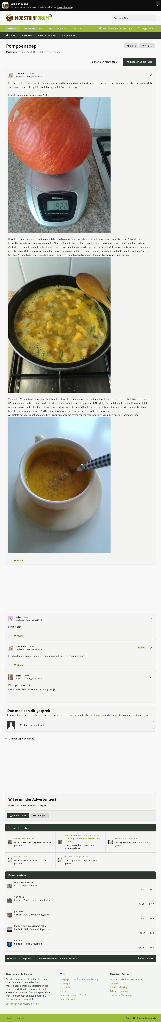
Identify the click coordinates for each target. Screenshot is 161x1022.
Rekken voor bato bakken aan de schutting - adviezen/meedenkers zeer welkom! (82, 838)
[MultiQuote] (9, 560)
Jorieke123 (19, 900)
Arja (16, 885)
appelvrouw (125, 842)
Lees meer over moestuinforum (22, 1003)
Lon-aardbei (25, 842)
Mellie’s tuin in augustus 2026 (30, 925)
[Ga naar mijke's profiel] (10, 618)
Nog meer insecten (24, 882)
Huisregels (66, 983)
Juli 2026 (18, 911)
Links (63, 991)
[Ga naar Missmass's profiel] (10, 75)
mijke (18, 617)
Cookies (20, 1018)
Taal (9, 1018)
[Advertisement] (80, 588)
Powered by (140, 1018)
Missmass (11, 51)
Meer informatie (8, 5)
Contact (114, 983)
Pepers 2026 (20, 856)
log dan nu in (97, 715)
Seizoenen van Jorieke (39, 900)
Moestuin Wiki (67, 998)
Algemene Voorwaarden (122, 995)
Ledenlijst (65, 987)
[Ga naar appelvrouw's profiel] (110, 842)
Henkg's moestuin (33, 943)
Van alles (19, 896)
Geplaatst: (80, 847)
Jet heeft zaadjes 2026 (76, 856)
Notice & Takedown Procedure (126, 979)
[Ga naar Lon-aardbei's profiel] (10, 842)
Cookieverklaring (119, 987)
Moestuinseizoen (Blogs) (73, 995)
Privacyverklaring (119, 991)
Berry (18, 675)
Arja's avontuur (30, 885)
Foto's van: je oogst (24, 838)
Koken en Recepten (50, 51)
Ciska (17, 914)
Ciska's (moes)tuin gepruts (37, 914)
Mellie (17, 929)
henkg (17, 943)
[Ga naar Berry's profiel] (10, 677)
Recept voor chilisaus (126, 838)
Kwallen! (18, 940)
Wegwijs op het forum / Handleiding (79, 979)
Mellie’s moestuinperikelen (38, 929)
